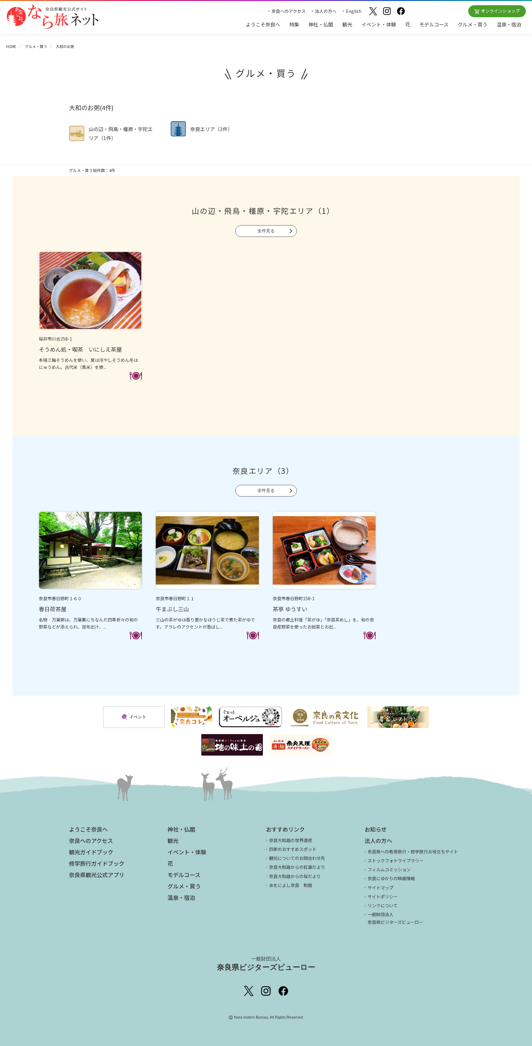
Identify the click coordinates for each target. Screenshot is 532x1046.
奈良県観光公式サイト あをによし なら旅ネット (52, 17)
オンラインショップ (500, 11)
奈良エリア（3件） (211, 129)
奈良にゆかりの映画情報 (391, 878)
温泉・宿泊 (509, 24)
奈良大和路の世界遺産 (290, 840)
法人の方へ (326, 11)
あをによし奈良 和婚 (290, 885)
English (353, 11)
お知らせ (376, 829)
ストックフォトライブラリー (396, 860)
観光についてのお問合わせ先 (297, 858)
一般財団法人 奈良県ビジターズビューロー (395, 918)
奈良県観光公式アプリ (96, 875)
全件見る (266, 230)
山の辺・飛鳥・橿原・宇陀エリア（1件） (121, 133)
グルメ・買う (472, 24)
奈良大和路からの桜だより (295, 876)
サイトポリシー (383, 896)
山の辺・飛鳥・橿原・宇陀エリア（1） (263, 210)
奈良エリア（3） (263, 470)
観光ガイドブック (91, 852)
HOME (11, 46)
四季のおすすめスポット (292, 849)
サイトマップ (380, 887)
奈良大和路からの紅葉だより (297, 867)
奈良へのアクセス (289, 11)
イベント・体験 (378, 24)
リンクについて (383, 905)
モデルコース (434, 24)
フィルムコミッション (389, 869)
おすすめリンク (285, 829)
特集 (294, 24)
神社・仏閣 (320, 24)
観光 (347, 24)
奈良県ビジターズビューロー (266, 963)
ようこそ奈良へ (263, 24)
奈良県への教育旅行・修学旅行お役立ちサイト (413, 851)
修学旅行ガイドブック (96, 863)
